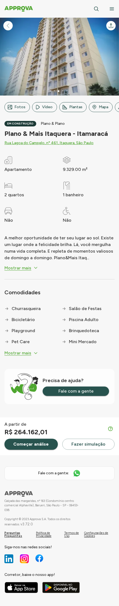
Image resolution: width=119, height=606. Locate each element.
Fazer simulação (88, 444)
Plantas (75, 107)
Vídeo (47, 107)
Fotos (19, 107)
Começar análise (31, 444)
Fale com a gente (76, 391)
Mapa (103, 107)
